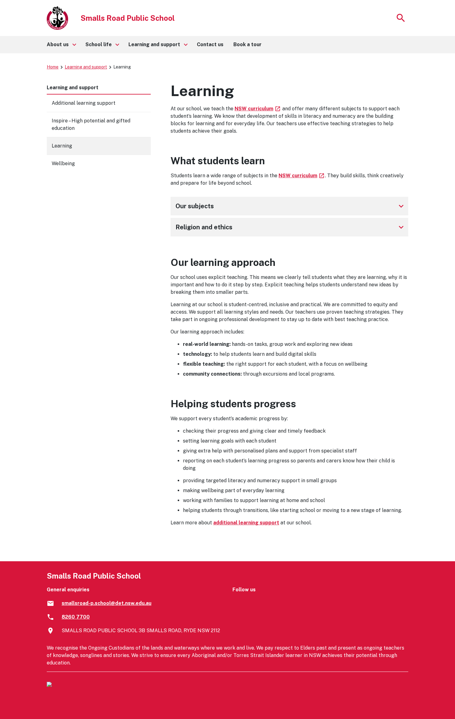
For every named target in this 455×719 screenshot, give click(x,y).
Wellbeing (63, 163)
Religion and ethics (291, 227)
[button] (61, 44)
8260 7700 (76, 617)
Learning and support (86, 66)
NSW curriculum (258, 109)
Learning (62, 146)
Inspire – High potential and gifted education (91, 124)
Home (52, 66)
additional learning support (246, 523)
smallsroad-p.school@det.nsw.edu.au (106, 603)
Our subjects (291, 206)
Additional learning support (83, 103)
